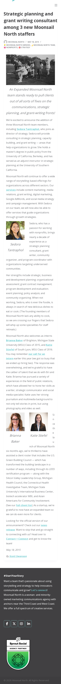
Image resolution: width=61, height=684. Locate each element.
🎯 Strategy (24, 47)
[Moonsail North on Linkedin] (28, 623)
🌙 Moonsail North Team (43, 45)
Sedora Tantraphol (28, 129)
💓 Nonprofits (11, 47)
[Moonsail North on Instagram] (21, 623)
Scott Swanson (18, 556)
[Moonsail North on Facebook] (7, 623)
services (11, 190)
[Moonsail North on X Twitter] (14, 623)
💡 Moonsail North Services (17, 45)
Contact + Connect (17, 538)
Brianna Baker (14, 340)
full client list (24, 505)
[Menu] (56, 5)
